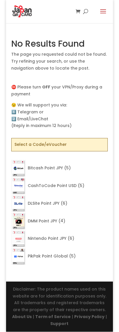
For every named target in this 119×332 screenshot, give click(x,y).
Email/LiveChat (32, 119)
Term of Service (53, 317)
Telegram (27, 112)
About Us (22, 317)
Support (59, 323)
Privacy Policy (89, 317)
